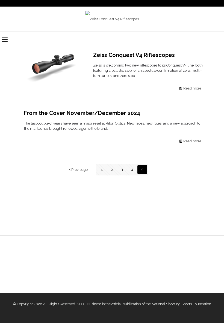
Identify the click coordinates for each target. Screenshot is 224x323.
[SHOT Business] (112, 19)
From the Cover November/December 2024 (82, 113)
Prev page (79, 170)
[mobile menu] (4, 39)
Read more (192, 88)
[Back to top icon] (198, 312)
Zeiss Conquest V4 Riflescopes (134, 55)
